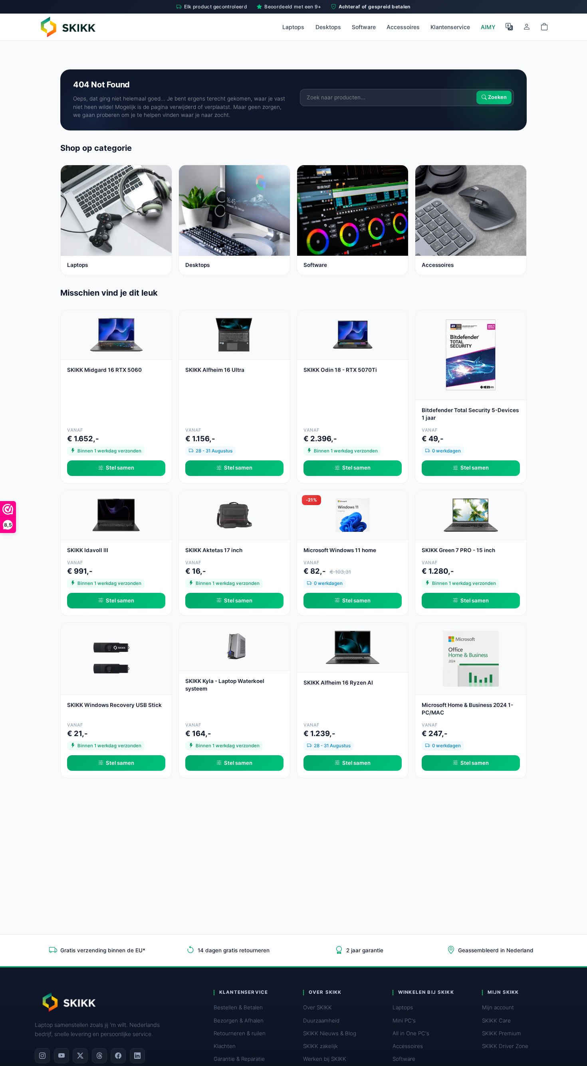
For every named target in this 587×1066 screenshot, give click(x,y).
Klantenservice (450, 27)
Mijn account (498, 1007)
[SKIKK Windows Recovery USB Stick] (116, 658)
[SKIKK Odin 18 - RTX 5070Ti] (353, 334)
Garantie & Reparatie (239, 1059)
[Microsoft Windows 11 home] (353, 514)
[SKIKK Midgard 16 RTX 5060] (116, 334)
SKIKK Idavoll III (87, 550)
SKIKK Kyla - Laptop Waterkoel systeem (224, 685)
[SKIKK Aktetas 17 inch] (234, 514)
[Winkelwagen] (544, 27)
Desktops (328, 27)
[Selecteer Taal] (509, 27)
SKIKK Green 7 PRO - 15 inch (458, 550)
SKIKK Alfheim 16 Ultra (214, 370)
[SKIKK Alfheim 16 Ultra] (234, 334)
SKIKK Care (496, 1020)
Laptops (293, 27)
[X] (80, 1055)
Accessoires (403, 27)
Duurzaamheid (321, 1020)
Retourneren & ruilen (240, 1033)
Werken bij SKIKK (324, 1059)
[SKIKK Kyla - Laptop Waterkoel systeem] (234, 646)
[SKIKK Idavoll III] (116, 514)
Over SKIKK (317, 1007)
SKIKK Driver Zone (505, 1046)
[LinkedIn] (137, 1055)
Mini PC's (404, 1020)
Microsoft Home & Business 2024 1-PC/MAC (467, 709)
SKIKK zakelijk (320, 1046)
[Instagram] (42, 1055)
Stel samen (120, 467)
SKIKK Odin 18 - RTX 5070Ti (340, 370)
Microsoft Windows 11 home (339, 550)
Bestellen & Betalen (238, 1007)
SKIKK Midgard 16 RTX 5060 (104, 370)
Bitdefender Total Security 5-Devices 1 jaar (470, 414)
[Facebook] (118, 1055)
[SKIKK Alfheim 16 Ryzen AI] (353, 647)
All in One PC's (411, 1033)
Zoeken (497, 98)
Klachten (225, 1046)
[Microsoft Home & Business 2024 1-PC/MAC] (471, 658)
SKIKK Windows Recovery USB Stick (114, 705)
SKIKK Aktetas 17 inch (213, 550)
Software (364, 27)
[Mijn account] (527, 27)
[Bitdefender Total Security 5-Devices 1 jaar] (471, 354)
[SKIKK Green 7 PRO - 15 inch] (471, 514)
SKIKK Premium (501, 1033)
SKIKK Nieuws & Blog (329, 1033)
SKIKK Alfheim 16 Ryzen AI (338, 682)
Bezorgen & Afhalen (239, 1020)
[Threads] (99, 1055)
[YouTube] (61, 1055)
